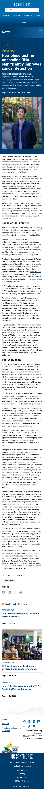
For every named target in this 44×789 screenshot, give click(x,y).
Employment (22, 770)
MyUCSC (6, 16)
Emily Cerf (25, 93)
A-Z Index (22, 23)
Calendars (28, 16)
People (17, 16)
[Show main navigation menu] (40, 31)
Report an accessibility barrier (22, 762)
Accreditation (22, 777)
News (6, 32)
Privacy (22, 774)
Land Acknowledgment (22, 766)
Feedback (5, 724)
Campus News (9, 580)
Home (8, 45)
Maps (38, 16)
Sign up (26, 736)
